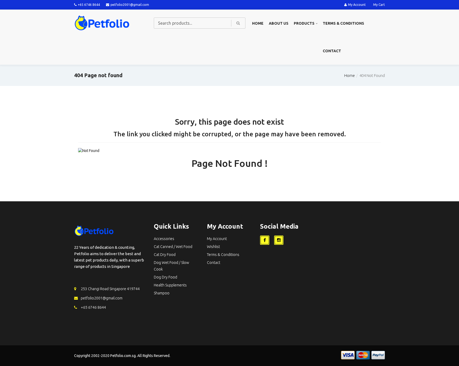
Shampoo (161, 293)
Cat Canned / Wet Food (173, 247)
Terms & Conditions (343, 23)
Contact (332, 51)
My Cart (379, 4)
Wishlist (213, 247)
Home (258, 23)
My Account (357, 4)
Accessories (164, 239)
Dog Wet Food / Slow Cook (171, 265)
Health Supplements (170, 285)
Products (304, 23)
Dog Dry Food (165, 277)
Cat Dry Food (165, 254)
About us (278, 23)
